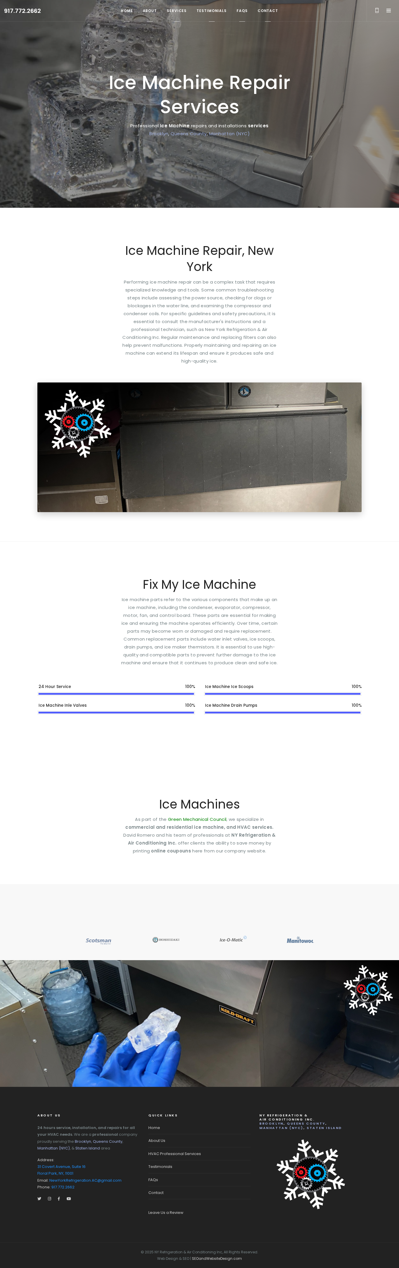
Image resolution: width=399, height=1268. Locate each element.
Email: (79, 1180)
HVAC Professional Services (174, 1154)
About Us (156, 1140)
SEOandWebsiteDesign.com (217, 1258)
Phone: (55, 1187)
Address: (61, 1166)
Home (154, 1127)
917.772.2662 (22, 11)
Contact (156, 1192)
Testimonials (160, 1166)
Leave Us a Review (165, 1212)
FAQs (153, 1180)
